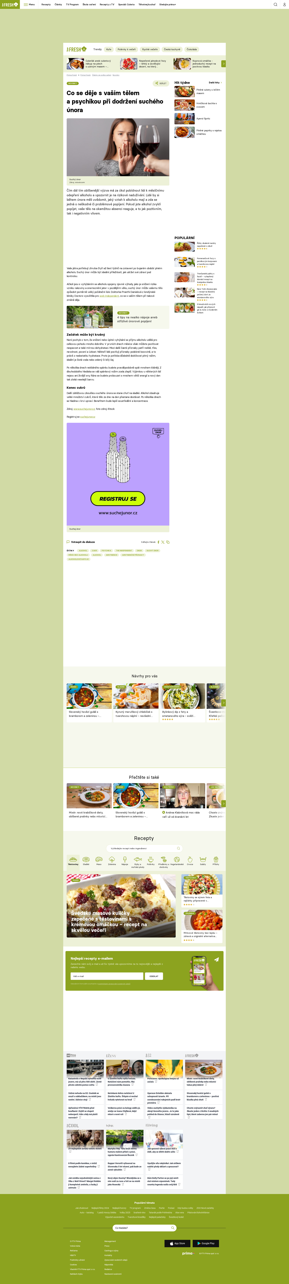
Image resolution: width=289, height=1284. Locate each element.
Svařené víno (139, 1212)
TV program (135, 1208)
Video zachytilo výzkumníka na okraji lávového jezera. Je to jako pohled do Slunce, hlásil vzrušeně (163, 1111)
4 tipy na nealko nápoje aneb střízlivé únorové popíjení (137, 319)
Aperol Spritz (203, 118)
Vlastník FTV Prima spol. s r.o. (82, 1269)
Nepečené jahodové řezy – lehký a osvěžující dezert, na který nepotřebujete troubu (152, 65)
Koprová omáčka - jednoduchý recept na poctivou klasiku (204, 63)
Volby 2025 (125, 1212)
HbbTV (73, 1255)
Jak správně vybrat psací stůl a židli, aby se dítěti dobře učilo (162, 1150)
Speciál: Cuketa (126, 4)
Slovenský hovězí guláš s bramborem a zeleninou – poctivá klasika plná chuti (84, 714)
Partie (162, 1208)
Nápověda (108, 1265)
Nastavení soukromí (112, 1274)
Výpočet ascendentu (114, 1217)
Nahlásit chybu (76, 1274)
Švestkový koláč (176, 1217)
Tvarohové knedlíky (137, 1217)
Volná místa (75, 1246)
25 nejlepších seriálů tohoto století (85, 1148)
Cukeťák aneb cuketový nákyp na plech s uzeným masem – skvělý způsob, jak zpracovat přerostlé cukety (98, 67)
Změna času (150, 1208)
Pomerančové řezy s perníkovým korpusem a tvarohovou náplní (207, 261)
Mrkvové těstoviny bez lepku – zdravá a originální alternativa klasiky (200, 936)
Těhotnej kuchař (147, 4)
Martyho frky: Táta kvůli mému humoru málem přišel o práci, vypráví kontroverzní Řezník (122, 1151)
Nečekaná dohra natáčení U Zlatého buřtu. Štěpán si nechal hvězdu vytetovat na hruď (123, 1096)
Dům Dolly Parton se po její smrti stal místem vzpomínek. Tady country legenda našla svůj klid (162, 1181)
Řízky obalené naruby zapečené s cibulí (206, 244)
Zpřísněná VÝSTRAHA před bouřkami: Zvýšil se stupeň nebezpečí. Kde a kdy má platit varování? (83, 1113)
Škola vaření (89, 4)
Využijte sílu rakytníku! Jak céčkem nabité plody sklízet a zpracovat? (164, 1165)
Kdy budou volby (185, 1208)
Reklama (74, 1250)
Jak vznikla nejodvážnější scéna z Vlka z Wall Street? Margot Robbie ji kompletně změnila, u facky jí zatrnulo (84, 1183)
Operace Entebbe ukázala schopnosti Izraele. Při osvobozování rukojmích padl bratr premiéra (163, 1098)
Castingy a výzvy (111, 1250)
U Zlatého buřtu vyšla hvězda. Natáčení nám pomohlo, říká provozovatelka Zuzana (122, 1081)
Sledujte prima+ (167, 4)
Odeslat (153, 976)
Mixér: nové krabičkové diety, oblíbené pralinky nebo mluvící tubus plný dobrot (87, 815)
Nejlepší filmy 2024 (100, 1208)
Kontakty (108, 1255)
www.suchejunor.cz (84, 408)
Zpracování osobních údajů (115, 1260)
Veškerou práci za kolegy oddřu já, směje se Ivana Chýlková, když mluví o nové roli (124, 1111)
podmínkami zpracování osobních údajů (114, 984)
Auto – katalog (87, 1212)
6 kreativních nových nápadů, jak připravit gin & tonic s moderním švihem (207, 308)
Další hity (214, 82)
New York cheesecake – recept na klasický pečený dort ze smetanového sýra (207, 293)
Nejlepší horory (119, 1208)
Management (110, 1241)
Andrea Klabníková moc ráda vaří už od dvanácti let (181, 814)
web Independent (109, 295)
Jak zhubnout (81, 1208)
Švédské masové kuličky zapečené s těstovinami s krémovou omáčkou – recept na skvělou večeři (109, 921)
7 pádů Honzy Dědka (106, 1212)
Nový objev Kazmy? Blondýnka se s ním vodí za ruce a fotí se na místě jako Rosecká (124, 1181)
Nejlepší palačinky (157, 1217)
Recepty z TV (107, 4)
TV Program (72, 4)
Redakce (108, 1269)
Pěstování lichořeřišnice (198, 1212)
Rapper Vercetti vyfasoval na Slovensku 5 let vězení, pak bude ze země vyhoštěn (124, 1166)
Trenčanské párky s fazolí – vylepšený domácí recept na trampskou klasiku (205, 277)
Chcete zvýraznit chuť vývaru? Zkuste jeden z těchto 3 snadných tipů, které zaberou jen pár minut (203, 1111)
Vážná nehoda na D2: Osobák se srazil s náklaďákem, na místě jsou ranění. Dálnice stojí (84, 1096)
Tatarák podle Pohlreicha (160, 1212)
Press (106, 1246)
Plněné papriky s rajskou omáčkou (209, 132)
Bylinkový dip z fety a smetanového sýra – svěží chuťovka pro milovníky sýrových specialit (177, 714)
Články (58, 4)
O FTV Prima (75, 1241)
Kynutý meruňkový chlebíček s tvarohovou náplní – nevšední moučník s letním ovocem (134, 714)
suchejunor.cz (87, 416)
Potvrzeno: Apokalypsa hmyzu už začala (163, 1080)
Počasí (171, 1208)
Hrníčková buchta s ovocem (206, 105)
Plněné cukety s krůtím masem (208, 91)
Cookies (73, 1265)
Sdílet (162, 84)
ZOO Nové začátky (205, 1208)
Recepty (46, 4)
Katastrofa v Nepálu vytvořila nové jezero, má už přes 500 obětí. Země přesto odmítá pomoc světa (85, 1081)
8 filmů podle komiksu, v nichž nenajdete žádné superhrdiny (82, 1165)
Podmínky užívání (77, 1260)
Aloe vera (179, 1212)
